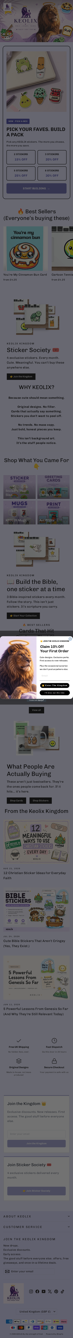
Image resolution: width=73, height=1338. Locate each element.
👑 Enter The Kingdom (55, 685)
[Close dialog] (70, 638)
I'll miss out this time (55, 693)
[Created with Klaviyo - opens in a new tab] (36, 700)
